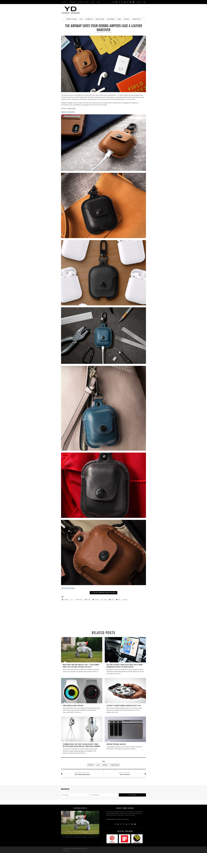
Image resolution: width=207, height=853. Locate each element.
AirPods (90, 765)
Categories (72, 2)
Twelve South (71, 108)
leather (105, 765)
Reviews (126, 19)
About (64, 2)
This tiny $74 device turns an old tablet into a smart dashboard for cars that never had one (124, 666)
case (98, 765)
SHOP (92, 2)
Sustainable (111, 19)
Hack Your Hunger (124, 773)
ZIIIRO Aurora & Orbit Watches (73, 705)
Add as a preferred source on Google (104, 592)
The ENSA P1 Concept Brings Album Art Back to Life (123, 705)
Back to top (66, 850)
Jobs (98, 2)
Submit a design (83, 2)
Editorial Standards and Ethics (113, 819)
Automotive (89, 19)
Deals (119, 19)
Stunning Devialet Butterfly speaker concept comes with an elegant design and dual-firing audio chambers (81, 745)
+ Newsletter (136, 19)
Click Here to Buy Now (68, 112)
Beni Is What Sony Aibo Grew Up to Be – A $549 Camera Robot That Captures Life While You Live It (81, 666)
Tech (80, 19)
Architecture (100, 19)
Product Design (72, 19)
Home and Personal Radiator (116, 744)
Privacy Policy (125, 819)
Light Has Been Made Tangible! (82, 773)
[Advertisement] (116, 10)
